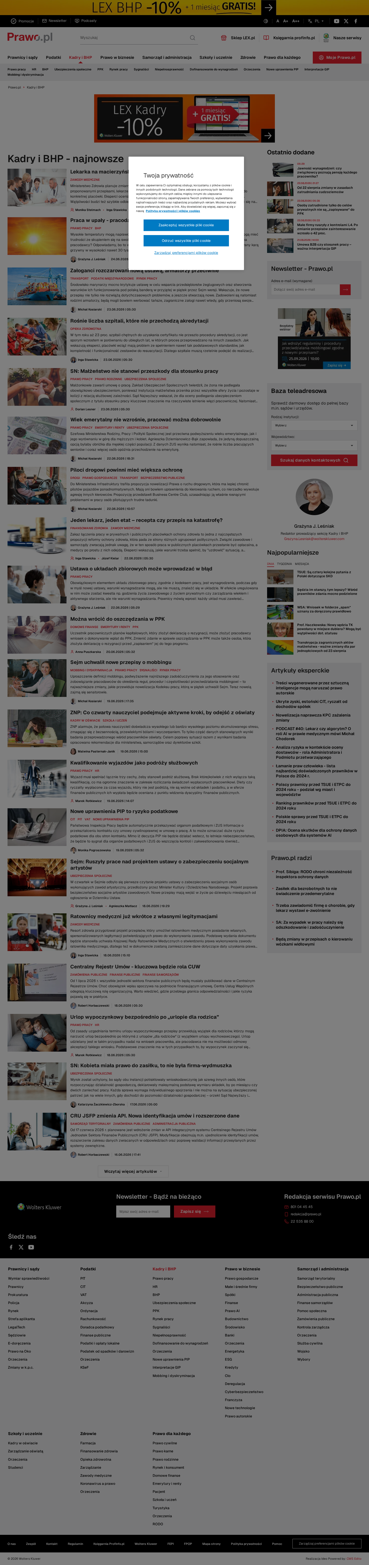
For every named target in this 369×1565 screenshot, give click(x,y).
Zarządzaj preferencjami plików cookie (186, 252)
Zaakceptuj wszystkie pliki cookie (186, 225)
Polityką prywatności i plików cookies (173, 211)
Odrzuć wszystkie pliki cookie (186, 240)
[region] (186, 213)
